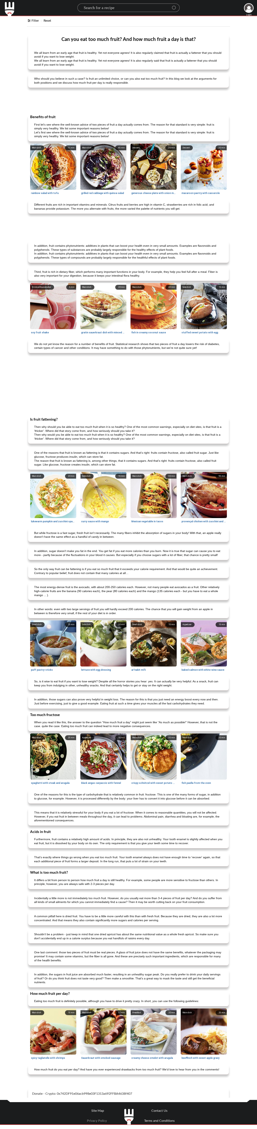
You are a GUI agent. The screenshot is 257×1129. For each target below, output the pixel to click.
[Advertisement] (128, 101)
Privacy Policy (97, 1120)
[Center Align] (175, 6)
